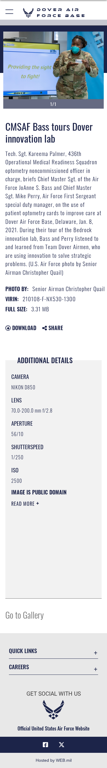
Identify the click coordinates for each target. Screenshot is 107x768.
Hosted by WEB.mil (54, 760)
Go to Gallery (24, 614)
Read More (23, 503)
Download (23, 328)
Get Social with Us (53, 693)
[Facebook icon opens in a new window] (45, 744)
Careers (19, 666)
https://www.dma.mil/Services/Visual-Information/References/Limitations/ (47, 587)
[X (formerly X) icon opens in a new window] (61, 744)
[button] (9, 12)
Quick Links (23, 650)
